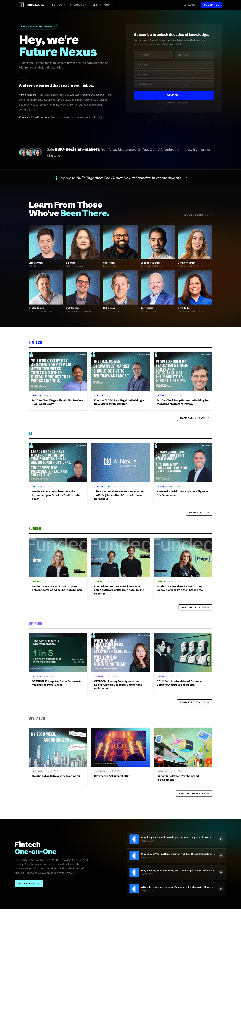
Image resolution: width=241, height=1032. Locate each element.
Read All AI (197, 512)
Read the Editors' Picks (37, 26)
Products (77, 5)
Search (192, 5)
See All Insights (196, 215)
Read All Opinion (193, 702)
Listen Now (31, 883)
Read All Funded (194, 607)
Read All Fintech (193, 417)
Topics (57, 5)
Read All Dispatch (192, 793)
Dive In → (174, 95)
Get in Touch (102, 5)
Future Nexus (35, 5)
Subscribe (211, 5)
